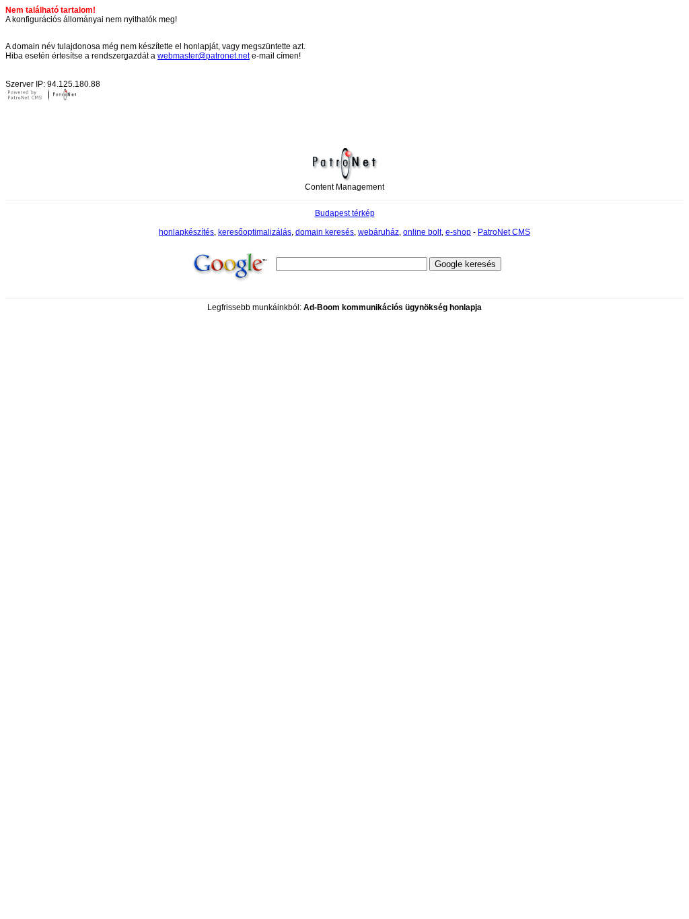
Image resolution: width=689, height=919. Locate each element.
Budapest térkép (345, 213)
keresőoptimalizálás (254, 232)
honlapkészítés (186, 232)
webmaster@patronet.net (203, 56)
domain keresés (324, 232)
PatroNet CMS (504, 232)
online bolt (422, 232)
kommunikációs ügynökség (394, 307)
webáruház (378, 232)
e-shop (458, 232)
